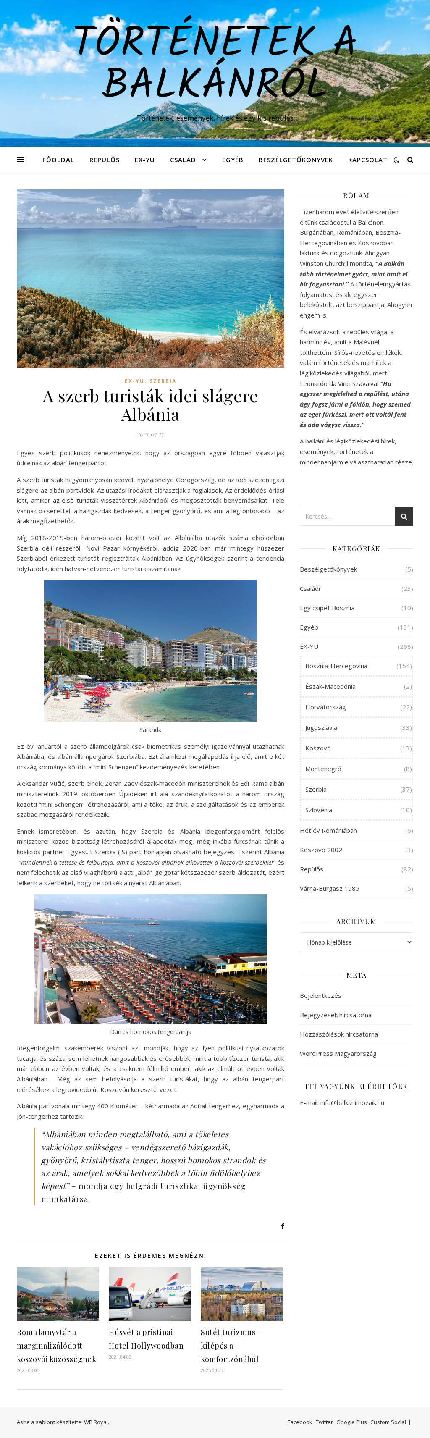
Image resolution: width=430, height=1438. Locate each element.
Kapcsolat (368, 159)
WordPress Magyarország (338, 1053)
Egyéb (233, 159)
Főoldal (58, 159)
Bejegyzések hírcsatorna (336, 1014)
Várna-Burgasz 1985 (329, 888)
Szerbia (162, 381)
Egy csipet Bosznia (327, 608)
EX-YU (145, 159)
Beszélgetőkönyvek (296, 159)
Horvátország (325, 707)
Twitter (324, 1422)
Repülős (104, 159)
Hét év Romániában (328, 830)
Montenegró (323, 768)
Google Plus (351, 1422)
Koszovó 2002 (321, 849)
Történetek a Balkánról (215, 66)
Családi (184, 159)
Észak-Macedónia (330, 686)
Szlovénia (318, 810)
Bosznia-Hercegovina (336, 665)
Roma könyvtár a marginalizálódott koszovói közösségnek (56, 1345)
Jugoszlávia (321, 727)
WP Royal (96, 1422)
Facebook (300, 1422)
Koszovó (318, 748)
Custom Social (388, 1422)
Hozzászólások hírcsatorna (339, 1034)
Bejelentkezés (320, 995)
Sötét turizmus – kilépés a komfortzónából (231, 1345)
